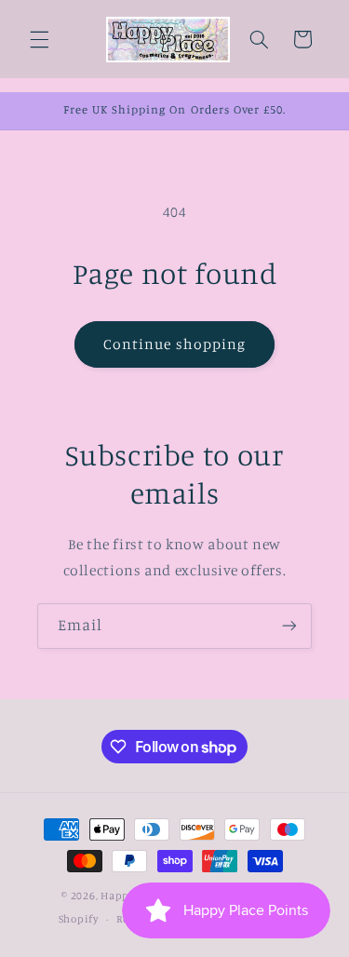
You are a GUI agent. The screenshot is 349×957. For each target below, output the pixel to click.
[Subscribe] (289, 626)
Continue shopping (174, 344)
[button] (39, 39)
